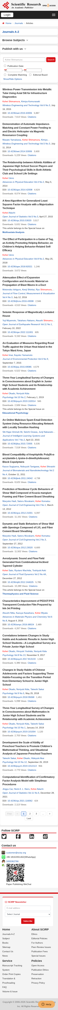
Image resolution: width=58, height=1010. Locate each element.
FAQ (4, 987)
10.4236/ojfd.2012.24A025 (21, 582)
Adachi (8, 212)
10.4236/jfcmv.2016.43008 (21, 301)
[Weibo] (45, 836)
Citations (32, 117)
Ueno (8, 178)
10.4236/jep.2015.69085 (20, 367)
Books (5, 943)
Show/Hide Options (12, 79)
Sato (7, 570)
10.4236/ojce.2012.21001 (20, 513)
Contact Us (7, 951)
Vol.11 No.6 (33, 793)
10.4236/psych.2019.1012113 (22, 766)
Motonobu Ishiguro (11, 289)
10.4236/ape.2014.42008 (20, 189)
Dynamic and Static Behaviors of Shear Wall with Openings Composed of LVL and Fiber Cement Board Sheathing (28, 527)
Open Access (37, 965)
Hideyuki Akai (37, 758)
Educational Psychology (15, 413)
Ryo (44, 289)
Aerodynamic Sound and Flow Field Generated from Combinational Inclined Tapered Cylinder (25, 562)
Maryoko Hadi (9, 501)
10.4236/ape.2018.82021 (20, 266)
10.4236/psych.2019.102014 (22, 401)
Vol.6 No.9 (43, 359)
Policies (36, 960)
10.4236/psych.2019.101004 (22, 731)
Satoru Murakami (25, 501)
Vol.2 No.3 (41, 539)
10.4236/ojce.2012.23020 (20, 547)
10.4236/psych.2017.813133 (22, 659)
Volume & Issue (9, 991)
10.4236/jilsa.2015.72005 (20, 443)
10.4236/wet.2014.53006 (20, 151)
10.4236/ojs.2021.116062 (20, 800)
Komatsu (42, 501)
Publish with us (13, 48)
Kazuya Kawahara (25, 613)
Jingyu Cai (7, 789)
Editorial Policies (39, 938)
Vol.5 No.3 (45, 143)
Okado (8, 393)
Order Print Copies (11, 974)
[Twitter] (4, 836)
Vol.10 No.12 (20, 762)
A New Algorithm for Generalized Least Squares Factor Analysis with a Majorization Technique (28, 204)
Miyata (41, 613)
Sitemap (6, 947)
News (5, 956)
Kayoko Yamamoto (23, 355)
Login (7, 14)
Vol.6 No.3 (45, 105)
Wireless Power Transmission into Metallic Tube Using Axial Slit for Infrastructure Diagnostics (27, 93)
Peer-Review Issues (41, 947)
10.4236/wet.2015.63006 (20, 113)
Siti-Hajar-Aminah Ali (12, 432)
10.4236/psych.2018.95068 (21, 697)
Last (29, 818)
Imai (7, 355)
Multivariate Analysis (13, 232)
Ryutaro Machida (22, 570)
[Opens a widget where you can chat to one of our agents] (46, 1004)
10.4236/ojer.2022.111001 (20, 332)
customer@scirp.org (16, 852)
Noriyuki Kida (22, 393)
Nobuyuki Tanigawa (29, 466)
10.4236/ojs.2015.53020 (19, 220)
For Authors (37, 943)
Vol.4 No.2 (39, 182)
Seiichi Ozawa (30, 432)
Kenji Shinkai (28, 289)
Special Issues (38, 956)
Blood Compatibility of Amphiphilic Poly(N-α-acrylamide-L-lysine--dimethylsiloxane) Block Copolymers (28, 458)
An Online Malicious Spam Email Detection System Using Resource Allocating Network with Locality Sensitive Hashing (28, 424)
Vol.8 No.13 (20, 655)
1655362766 (12, 861)
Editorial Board (40, 75)
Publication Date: (15, 66)
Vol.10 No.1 (20, 727)
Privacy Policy (38, 983)
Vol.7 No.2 (20, 440)
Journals (19, 23)
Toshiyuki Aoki (39, 570)
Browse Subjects (14, 40)
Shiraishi (48, 466)
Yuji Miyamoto (9, 320)
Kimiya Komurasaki (30, 101)
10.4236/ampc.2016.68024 (21, 624)
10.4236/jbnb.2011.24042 (20, 478)
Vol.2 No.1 (41, 505)
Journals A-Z (8, 934)
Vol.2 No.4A (40, 574)
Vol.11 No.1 (46, 324)
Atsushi (45, 320)
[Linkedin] (31, 836)
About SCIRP (40, 929)
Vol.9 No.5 (19, 693)
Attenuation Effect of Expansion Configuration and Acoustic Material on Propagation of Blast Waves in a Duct (25, 281)
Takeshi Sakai (37, 689)
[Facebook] (18, 836)
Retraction (36, 978)
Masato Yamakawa (11, 140)
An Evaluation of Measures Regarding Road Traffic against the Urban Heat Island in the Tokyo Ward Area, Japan (28, 347)
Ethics (34, 934)
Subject (6, 938)
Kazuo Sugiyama (10, 466)
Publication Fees (39, 951)
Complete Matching (17, 75)
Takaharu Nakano (26, 320)
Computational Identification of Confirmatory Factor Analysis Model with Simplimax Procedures (28, 781)
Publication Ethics (40, 970)
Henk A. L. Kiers (22, 789)
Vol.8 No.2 (39, 259)
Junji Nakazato (46, 432)
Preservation (37, 974)
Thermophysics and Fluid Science (20, 593)
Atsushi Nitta (8, 613)
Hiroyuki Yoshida (24, 651)
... (43, 813)
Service (7, 960)
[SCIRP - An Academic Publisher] (21, 5)
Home (8, 23)
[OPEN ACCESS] (49, 5)
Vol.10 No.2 (20, 397)
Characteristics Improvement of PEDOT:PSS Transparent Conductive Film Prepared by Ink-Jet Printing (28, 605)
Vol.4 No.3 (7, 297)
